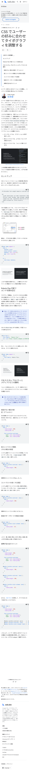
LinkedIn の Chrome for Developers (10, 754)
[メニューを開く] (2, 2)
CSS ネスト (9, 598)
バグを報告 (5, 728)
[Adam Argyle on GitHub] (10, 97)
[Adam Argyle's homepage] (12, 97)
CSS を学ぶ (20, 399)
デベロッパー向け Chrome (8, 736)
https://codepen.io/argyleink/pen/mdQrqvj (14, 164)
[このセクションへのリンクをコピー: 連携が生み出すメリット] (19, 544)
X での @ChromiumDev (7, 750)
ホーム (2, 24)
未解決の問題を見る (7, 730)
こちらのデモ (13, 322)
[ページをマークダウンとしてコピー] (7, 50)
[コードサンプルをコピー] (28, 190)
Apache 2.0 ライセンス (16, 691)
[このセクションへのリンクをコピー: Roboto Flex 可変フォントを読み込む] (16, 291)
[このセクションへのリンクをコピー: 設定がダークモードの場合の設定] (24, 516)
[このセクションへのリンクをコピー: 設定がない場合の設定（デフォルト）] (14, 412)
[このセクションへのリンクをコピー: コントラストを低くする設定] (22, 483)
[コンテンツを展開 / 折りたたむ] (14, 56)
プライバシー (10, 764)
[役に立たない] (19, 28)
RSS (3, 757)
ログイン (25, 1)
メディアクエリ (10, 399)
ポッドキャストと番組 (7, 744)
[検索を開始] (17, 2)
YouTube (4, 752)
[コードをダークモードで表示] (26, 190)
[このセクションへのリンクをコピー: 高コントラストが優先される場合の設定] (14, 449)
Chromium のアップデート (8, 739)
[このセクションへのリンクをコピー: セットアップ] (13, 176)
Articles (3, 6)
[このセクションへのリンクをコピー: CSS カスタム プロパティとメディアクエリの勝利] (20, 382)
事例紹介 (4, 741)
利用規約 (3, 764)
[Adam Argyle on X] (8, 97)
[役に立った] (16, 28)
